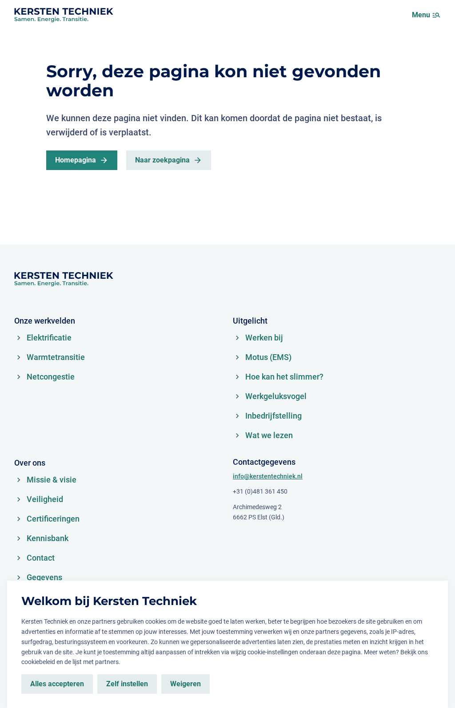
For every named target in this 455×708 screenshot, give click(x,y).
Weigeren (185, 684)
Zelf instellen (127, 684)
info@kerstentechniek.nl (268, 476)
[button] (436, 15)
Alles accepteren (57, 684)
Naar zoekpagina (162, 160)
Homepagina (75, 160)
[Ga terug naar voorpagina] (63, 15)
